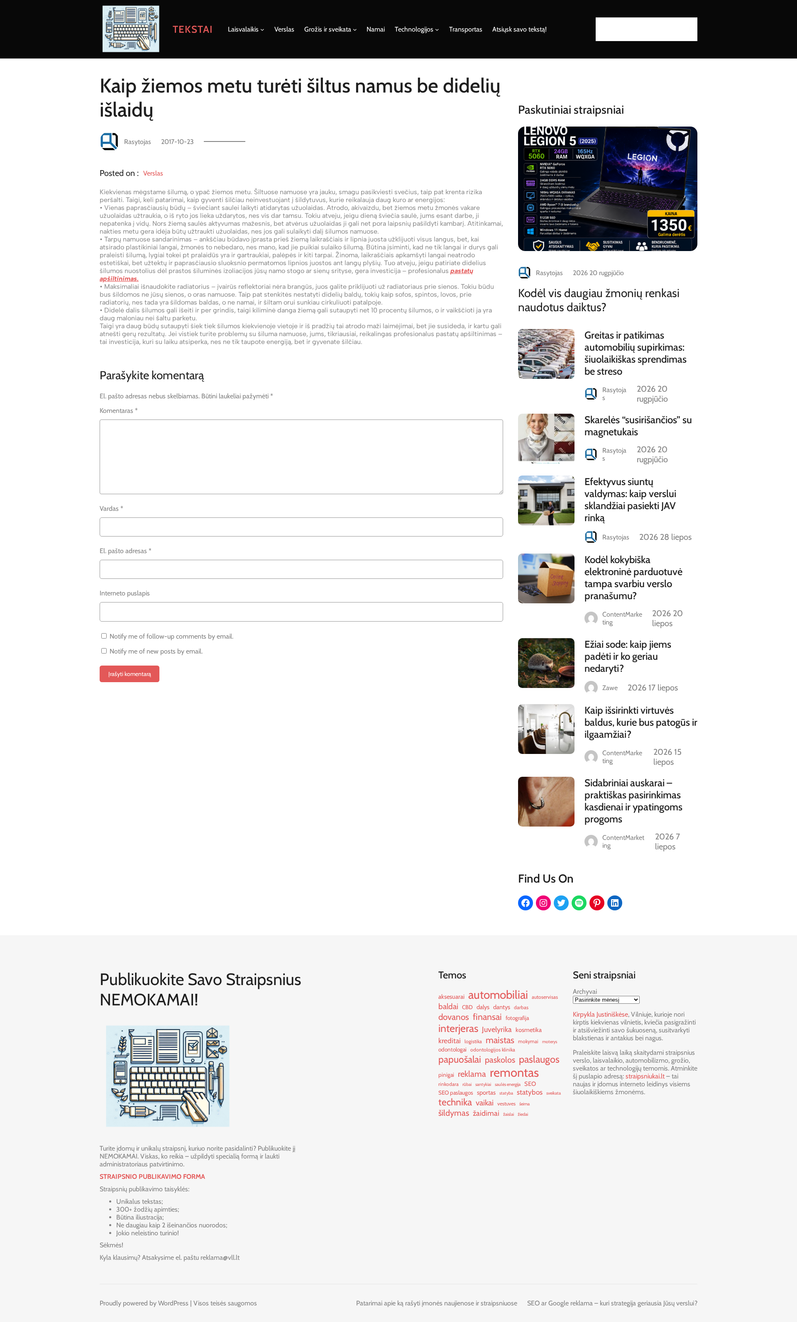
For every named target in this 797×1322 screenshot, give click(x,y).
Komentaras (119, 411)
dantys (501, 1007)
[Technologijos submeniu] (437, 29)
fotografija (517, 1018)
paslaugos (539, 1059)
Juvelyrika (497, 1029)
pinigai (446, 1074)
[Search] (689, 29)
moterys (549, 1041)
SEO (530, 1084)
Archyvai (585, 991)
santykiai (483, 1084)
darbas (521, 1007)
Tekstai (193, 29)
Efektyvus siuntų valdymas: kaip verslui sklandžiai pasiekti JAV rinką (630, 500)
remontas (514, 1072)
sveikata (553, 1093)
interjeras (458, 1028)
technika (455, 1102)
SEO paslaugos (455, 1092)
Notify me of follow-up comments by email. (171, 636)
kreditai (449, 1040)
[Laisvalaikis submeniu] (262, 29)
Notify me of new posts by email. (156, 651)
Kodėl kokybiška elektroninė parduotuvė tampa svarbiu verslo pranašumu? (633, 578)
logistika (473, 1041)
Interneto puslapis (125, 593)
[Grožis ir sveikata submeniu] (355, 29)
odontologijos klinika (492, 1049)
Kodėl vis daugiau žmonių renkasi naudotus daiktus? (599, 300)
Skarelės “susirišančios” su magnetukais (638, 426)
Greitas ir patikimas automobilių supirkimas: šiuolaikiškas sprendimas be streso (635, 353)
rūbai (467, 1084)
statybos (530, 1092)
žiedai (523, 1114)
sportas (486, 1092)
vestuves (506, 1103)
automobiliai (498, 995)
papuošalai (459, 1059)
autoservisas (545, 997)
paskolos (500, 1060)
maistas (500, 1039)
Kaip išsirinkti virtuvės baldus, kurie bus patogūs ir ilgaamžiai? (640, 722)
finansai (487, 1016)
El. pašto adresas (126, 551)
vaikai (485, 1102)
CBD (467, 1007)
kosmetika (529, 1030)
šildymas (453, 1113)
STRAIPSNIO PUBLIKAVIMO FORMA (152, 1177)
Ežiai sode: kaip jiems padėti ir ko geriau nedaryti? (627, 656)
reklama (472, 1074)
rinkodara (448, 1084)
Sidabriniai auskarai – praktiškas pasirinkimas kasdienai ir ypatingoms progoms (633, 801)
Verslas (153, 173)
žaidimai (486, 1113)
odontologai (452, 1049)
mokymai (528, 1041)
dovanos (453, 1017)
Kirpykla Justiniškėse (600, 1014)
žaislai (508, 1114)
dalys (483, 1007)
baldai (448, 1006)
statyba (506, 1093)
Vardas (111, 508)
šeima (524, 1104)
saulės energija (508, 1084)
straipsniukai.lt (645, 1076)
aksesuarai (451, 996)
